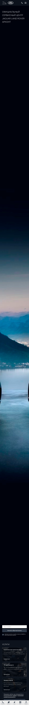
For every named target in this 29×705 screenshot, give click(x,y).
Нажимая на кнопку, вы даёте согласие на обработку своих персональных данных (15, 635)
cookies (15, 695)
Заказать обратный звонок (14, 630)
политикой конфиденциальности (13, 696)
